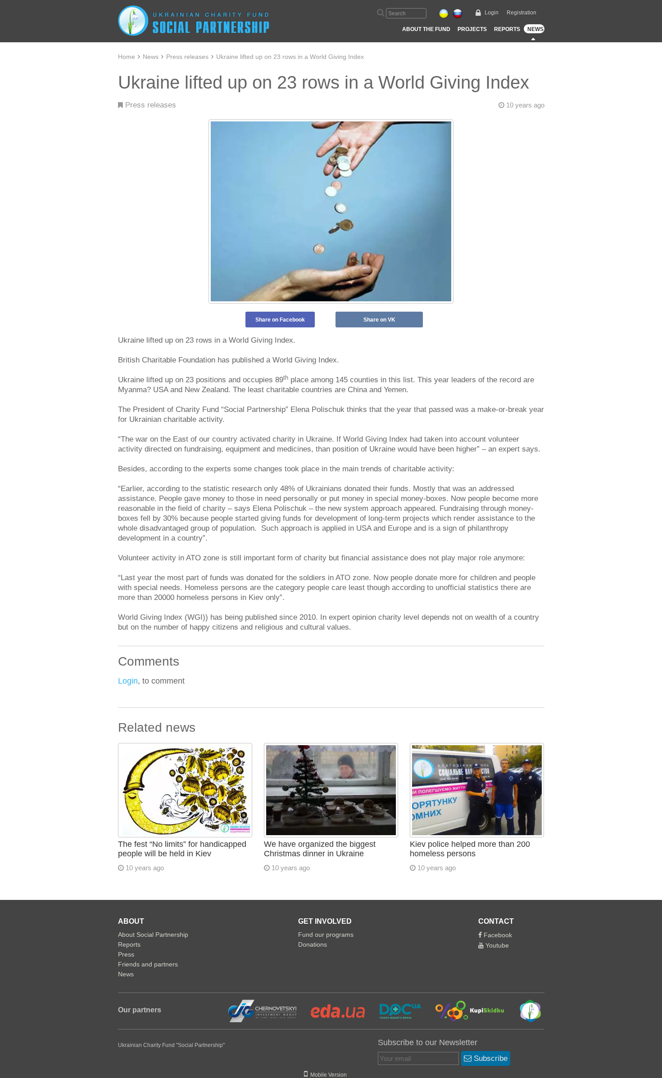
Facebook (497, 935)
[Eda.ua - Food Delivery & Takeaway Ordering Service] (332, 1010)
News (535, 29)
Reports (507, 29)
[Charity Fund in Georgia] (524, 1010)
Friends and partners (148, 964)
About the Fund (426, 29)
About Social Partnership (153, 934)
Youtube (496, 945)
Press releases (187, 56)
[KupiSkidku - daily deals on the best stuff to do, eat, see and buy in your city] (464, 1010)
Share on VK (379, 320)
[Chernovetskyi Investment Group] (261, 1010)
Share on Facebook (280, 320)
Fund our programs (326, 934)
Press (126, 954)
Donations (312, 944)
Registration (521, 12)
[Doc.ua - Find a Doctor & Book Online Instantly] (394, 1010)
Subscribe (490, 1058)
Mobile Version (327, 1075)
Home (126, 56)
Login (492, 12)
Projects (472, 29)
